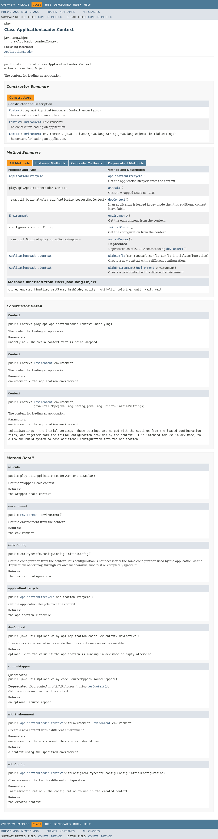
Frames (52, 11)
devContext (116, 199)
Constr (43, 17)
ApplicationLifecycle (26, 176)
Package (23, 4)
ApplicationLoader (18, 51)
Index (77, 4)
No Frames (67, 11)
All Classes (91, 11)
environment (117, 215)
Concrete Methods (86, 163)
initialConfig (119, 227)
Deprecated (62, 4)
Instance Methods (50, 163)
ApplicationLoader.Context (30, 255)
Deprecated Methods (125, 163)
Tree (48, 4)
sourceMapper (118, 239)
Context (15, 110)
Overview (8, 4)
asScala (114, 188)
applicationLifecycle (125, 176)
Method (56, 17)
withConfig (116, 255)
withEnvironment (121, 267)
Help (87, 4)
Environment (32, 122)
